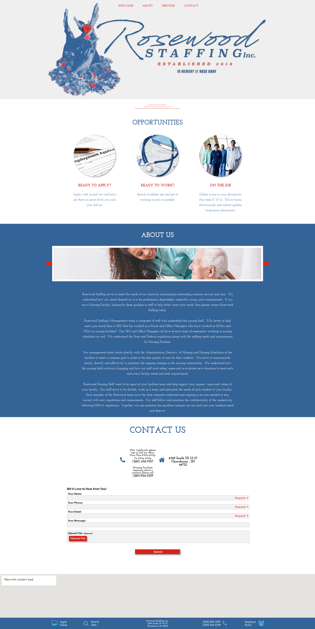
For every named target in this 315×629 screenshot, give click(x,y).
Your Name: (75, 493)
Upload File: (75, 533)
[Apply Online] (54, 623)
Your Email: (75, 511)
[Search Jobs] (86, 623)
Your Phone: (75, 502)
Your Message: (77, 520)
